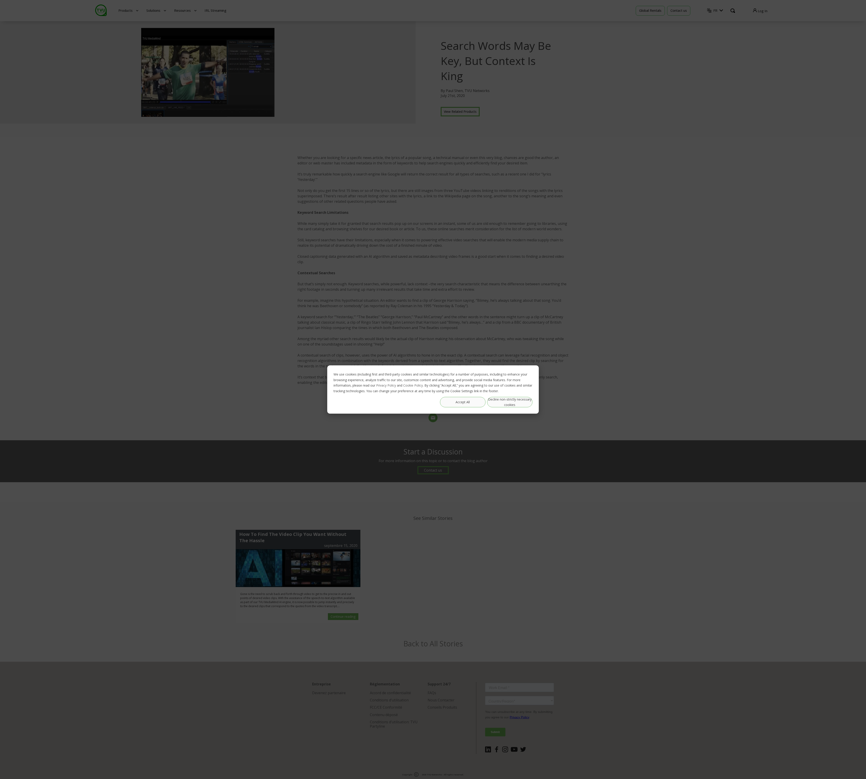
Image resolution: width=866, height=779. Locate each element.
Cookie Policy (413, 385)
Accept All (463, 402)
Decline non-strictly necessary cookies (510, 402)
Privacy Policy (386, 385)
